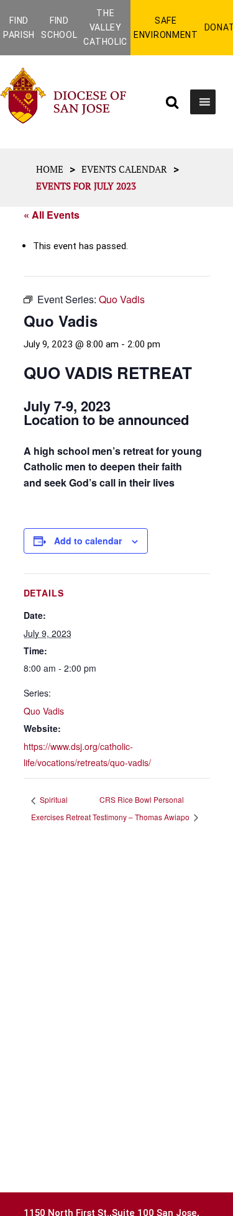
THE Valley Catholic (105, 27)
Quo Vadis (44, 711)
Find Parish (19, 27)
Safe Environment (166, 27)
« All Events (52, 215)
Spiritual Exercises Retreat (61, 808)
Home (49, 169)
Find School (59, 27)
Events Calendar (124, 169)
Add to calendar (88, 540)
